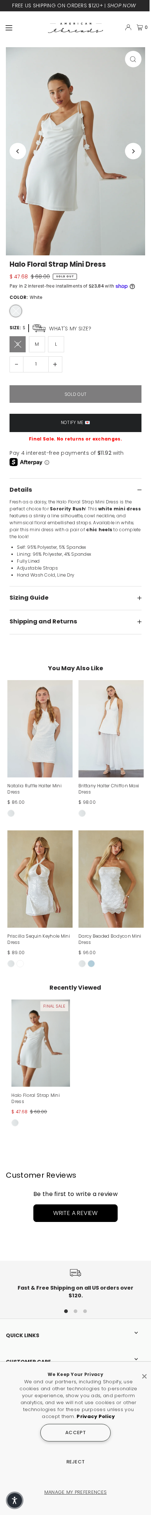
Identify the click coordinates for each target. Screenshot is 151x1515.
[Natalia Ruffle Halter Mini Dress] (40, 729)
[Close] (144, 1373)
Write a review (75, 1213)
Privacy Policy (96, 1416)
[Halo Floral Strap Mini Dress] (40, 1043)
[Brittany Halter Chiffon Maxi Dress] (111, 729)
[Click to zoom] (133, 59)
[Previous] (18, 151)
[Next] (133, 151)
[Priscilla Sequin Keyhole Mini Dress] (40, 879)
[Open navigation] (23, 27)
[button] (14, 1500)
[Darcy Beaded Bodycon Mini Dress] (111, 879)
